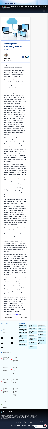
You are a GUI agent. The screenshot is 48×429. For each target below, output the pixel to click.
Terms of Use (32, 421)
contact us (15, 314)
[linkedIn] (28, 57)
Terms (26, 422)
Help (11, 421)
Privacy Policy (17, 421)
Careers (6, 421)
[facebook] (23, 57)
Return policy (40, 421)
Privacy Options (25, 421)
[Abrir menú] (44, 11)
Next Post (23, 317)
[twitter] (26, 57)
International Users (19, 422)
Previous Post (8, 317)
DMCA (31, 422)
